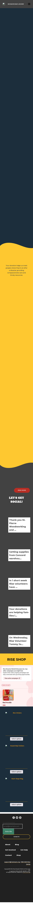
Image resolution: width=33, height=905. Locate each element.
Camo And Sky (26, 872)
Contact (8, 855)
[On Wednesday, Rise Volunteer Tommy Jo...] (16, 633)
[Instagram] (20, 817)
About (7, 844)
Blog (17, 844)
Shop (18, 855)
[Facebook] (13, 817)
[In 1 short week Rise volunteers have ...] (16, 576)
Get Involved (10, 850)
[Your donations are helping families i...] (16, 604)
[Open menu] (29, 4)
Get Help (24, 850)
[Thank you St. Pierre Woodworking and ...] (16, 519)
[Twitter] (17, 817)
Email (9, 823)
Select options (17, 739)
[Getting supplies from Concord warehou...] (16, 547)
